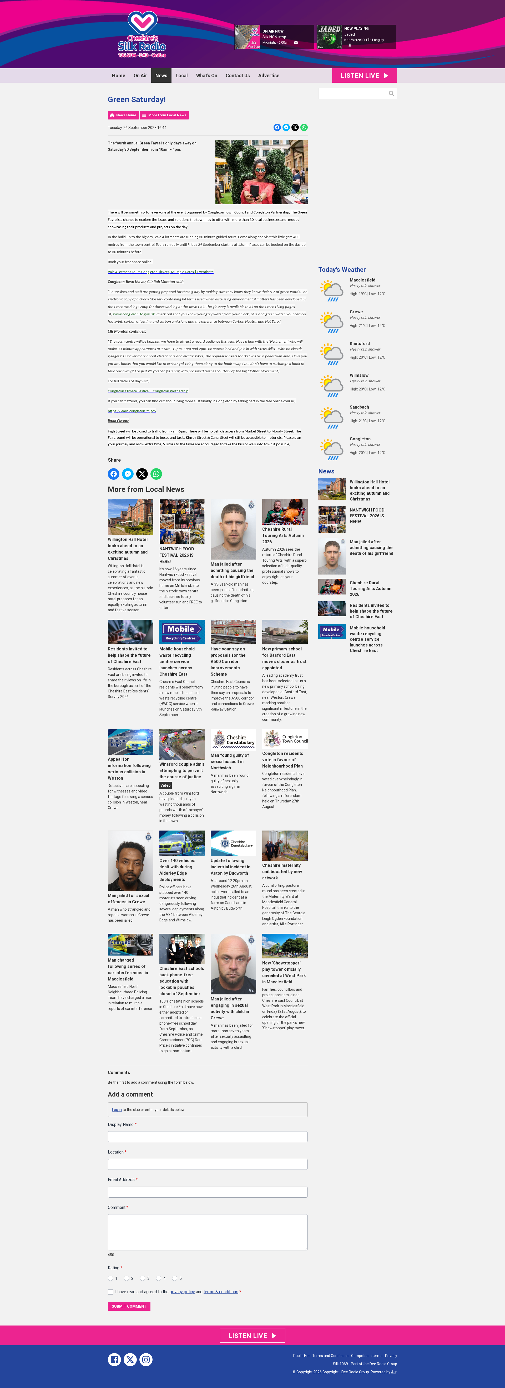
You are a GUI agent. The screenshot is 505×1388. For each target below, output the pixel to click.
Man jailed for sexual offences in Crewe (128, 898)
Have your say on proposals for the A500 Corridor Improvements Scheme (228, 661)
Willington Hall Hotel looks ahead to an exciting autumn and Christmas (128, 549)
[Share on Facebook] (277, 127)
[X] (130, 1359)
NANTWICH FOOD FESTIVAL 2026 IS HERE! (176, 555)
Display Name (122, 1124)
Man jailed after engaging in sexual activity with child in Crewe (230, 1008)
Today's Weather (342, 269)
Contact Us (238, 75)
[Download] (350, 45)
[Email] (296, 42)
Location (117, 1152)
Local (182, 75)
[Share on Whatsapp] (304, 127)
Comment (118, 1207)
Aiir (393, 1372)
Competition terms (366, 1356)
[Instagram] (146, 1359)
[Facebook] (114, 1359)
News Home (126, 115)
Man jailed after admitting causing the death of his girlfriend (232, 570)
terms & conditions (221, 1291)
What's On (206, 75)
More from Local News (167, 115)
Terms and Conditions (330, 1356)
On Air (140, 75)
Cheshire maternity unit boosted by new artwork (282, 871)
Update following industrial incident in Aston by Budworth (230, 867)
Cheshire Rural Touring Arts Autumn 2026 (283, 535)
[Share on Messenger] (286, 127)
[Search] (392, 93)
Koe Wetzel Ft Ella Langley (364, 40)
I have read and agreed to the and (178, 1291)
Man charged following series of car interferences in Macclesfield (128, 970)
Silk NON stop (274, 37)
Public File (301, 1356)
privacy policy (182, 1291)
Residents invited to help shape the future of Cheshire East (129, 655)
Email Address (123, 1179)
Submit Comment (129, 1306)
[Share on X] (295, 127)
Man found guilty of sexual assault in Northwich (230, 761)
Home (118, 75)
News (161, 75)
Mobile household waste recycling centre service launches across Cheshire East (177, 661)
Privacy (391, 1356)
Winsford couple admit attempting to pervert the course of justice (181, 770)
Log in (117, 1110)
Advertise (268, 75)
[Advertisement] (357, 180)
